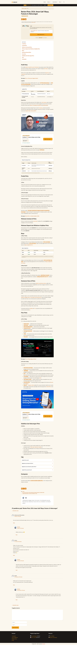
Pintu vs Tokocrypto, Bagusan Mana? (31, 78)
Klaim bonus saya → (48, 139)
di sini (40, 377)
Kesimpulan (24, 59)
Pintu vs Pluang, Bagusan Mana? (30, 359)
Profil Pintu (24, 43)
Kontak (13, 640)
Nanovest (36, 447)
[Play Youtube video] (37, 122)
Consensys (41, 107)
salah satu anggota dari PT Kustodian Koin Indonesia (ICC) (31, 297)
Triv (35, 308)
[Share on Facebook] (22, 19)
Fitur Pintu (24, 54)
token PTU (46, 276)
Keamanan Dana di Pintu (26, 52)
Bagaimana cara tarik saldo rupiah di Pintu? (29, 466)
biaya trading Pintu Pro (29, 244)
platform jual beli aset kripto (41, 283)
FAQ (23, 57)
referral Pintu (48, 386)
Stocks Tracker (33, 637)
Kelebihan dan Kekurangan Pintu (28, 55)
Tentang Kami (14, 636)
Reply (14, 522)
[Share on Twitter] (24, 19)
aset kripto (46, 68)
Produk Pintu (24, 45)
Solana (44, 2)
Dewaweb (43, 643)
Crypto (25, 8)
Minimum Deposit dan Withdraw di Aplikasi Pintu (31, 48)
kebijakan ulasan (33, 22)
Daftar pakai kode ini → (41, 34)
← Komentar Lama (15, 510)
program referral (31, 385)
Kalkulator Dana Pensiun (53, 637)
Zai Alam (18, 527)
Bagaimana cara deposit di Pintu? (27, 463)
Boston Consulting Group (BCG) (35, 105)
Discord (51, 382)
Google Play (23, 74)
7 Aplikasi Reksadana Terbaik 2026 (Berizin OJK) (29, 493)
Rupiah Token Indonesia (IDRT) (31, 110)
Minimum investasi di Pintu (27, 47)
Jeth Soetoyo (43, 102)
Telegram (26, 383)
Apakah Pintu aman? (25, 460)
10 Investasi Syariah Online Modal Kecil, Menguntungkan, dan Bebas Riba (33, 492)
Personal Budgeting (34, 636)
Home (23, 8)
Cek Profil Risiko (52, 636)
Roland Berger (45, 105)
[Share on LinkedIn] (25, 19)
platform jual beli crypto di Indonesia (32, 67)
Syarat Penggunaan (15, 637)
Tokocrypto (32, 447)
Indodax (31, 308)
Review (48, 2)
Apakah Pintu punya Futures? (27, 469)
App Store (47, 72)
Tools (60, 2)
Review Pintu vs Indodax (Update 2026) (32, 216)
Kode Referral (55, 2)
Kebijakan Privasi (14, 638)
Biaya (23, 50)
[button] (64, 2)
